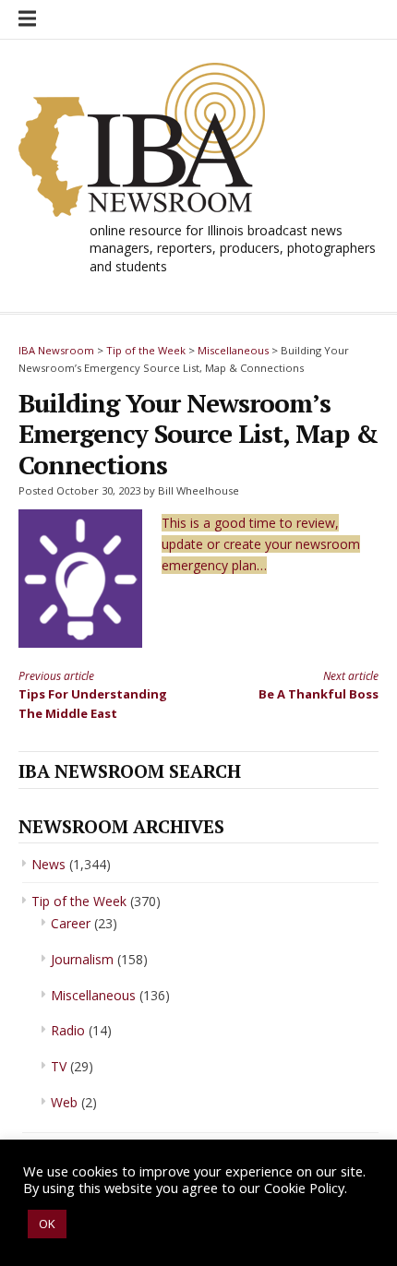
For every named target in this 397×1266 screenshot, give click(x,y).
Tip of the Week (78, 901)
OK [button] (47, 1223)
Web (64, 1102)
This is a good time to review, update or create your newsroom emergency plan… (261, 543)
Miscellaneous (93, 995)
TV (58, 1066)
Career (70, 923)
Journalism (82, 959)
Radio (68, 1030)
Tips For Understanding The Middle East (92, 695)
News (48, 864)
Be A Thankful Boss (319, 685)
